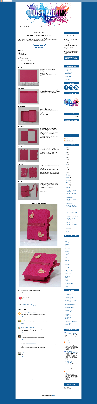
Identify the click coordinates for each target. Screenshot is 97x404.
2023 (66, 152)
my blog (29, 38)
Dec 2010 (68, 175)
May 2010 (68, 187)
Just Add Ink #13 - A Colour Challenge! (71, 208)
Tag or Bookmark (68, 282)
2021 (66, 156)
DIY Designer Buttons (69, 303)
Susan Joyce (24, 335)
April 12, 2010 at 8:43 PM (29, 327)
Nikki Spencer (67, 78)
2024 (66, 151)
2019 (66, 159)
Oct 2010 (68, 179)
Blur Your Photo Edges (69, 293)
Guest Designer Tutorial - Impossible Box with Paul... (71, 206)
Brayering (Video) (68, 295)
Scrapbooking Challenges (40, 26)
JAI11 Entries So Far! (70, 222)
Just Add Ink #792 (68, 362)
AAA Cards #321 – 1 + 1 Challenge (71, 333)
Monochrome (67, 271)
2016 (66, 164)
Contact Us (48, 28)
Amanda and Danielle (69, 240)
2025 (66, 149)
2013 (66, 169)
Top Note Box (67, 324)
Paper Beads (67, 314)
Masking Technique (69, 310)
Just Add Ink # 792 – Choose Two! (71, 352)
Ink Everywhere (68, 351)
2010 (66, 174)
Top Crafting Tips (68, 323)
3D (65, 238)
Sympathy (67, 280)
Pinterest (69, 26)
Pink (65, 274)
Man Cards (67, 267)
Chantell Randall (68, 69)
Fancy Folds (67, 260)
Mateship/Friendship (69, 270)
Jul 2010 (67, 184)
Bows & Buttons (68, 294)
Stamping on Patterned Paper (71, 321)
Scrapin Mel (23, 312)
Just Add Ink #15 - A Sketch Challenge (71, 191)
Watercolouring (68, 326)
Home (21, 26)
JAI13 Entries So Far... (70, 203)
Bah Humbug (67, 242)
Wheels (66, 286)
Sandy (22, 352)
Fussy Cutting (67, 264)
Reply (22, 316)
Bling (66, 245)
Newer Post (20, 377)
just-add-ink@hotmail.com (71, 50)
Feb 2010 (68, 229)
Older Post (57, 377)
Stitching (66, 277)
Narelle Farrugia (68, 76)
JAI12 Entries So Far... (70, 215)
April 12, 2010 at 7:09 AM (33, 320)
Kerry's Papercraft (69, 342)
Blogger (53, 395)
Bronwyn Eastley (25, 320)
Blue (66, 247)
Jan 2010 (68, 231)
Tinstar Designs (68, 332)
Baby (66, 241)
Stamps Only (67, 276)
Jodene (22, 327)
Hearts (66, 266)
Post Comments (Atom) (28, 379)
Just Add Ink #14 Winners (71, 193)
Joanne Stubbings (68, 72)
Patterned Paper (68, 273)
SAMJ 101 (66, 318)
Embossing (67, 258)
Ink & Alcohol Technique (69, 307)
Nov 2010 (68, 177)
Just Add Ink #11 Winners (71, 221)
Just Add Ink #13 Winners (71, 202)
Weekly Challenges (28, 26)
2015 (66, 166)
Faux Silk (66, 306)
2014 (66, 167)
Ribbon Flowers (68, 317)
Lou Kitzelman (67, 75)
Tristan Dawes (67, 79)
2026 (66, 147)
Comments (67, 140)
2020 (66, 157)
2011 (66, 172)
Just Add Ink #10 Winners (71, 226)
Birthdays (67, 244)
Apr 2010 (68, 189)
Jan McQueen (67, 70)
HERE (38, 292)
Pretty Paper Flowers (69, 315)
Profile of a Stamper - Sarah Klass (71, 213)
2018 (66, 161)
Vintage (66, 285)
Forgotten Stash (68, 263)
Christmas (67, 251)
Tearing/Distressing (69, 283)
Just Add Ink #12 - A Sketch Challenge (71, 219)
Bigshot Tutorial (25, 305)
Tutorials (63, 26)
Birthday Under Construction (70, 343)
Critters (66, 254)
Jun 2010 (68, 185)
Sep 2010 (68, 180)
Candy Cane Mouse (69, 298)
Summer (66, 279)
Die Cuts (66, 255)
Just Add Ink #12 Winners (71, 210)
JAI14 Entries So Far (69, 197)
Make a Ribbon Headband (70, 309)
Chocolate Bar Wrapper (69, 250)
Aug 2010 (68, 182)
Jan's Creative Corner (69, 371)
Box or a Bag (67, 248)
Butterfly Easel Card (69, 297)
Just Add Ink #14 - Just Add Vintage (71, 200)
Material (66, 269)
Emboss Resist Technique (70, 304)
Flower (66, 261)
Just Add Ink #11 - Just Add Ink (71, 224)
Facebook (75, 26)
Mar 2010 (68, 228)
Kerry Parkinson (68, 73)
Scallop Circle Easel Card (69, 320)
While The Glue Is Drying (53, 26)
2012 (66, 171)
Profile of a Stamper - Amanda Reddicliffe (72, 195)
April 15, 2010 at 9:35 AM (31, 343)
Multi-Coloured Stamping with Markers (70, 312)
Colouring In (67, 253)
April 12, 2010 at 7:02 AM (31, 312)
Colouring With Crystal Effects (70, 300)
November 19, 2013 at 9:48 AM (30, 352)
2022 (66, 154)
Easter (66, 257)
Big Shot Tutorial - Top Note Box (72, 216)
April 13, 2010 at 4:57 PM (31, 335)
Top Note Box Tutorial (32, 305)
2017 (66, 162)
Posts (66, 138)
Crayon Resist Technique (70, 301)
